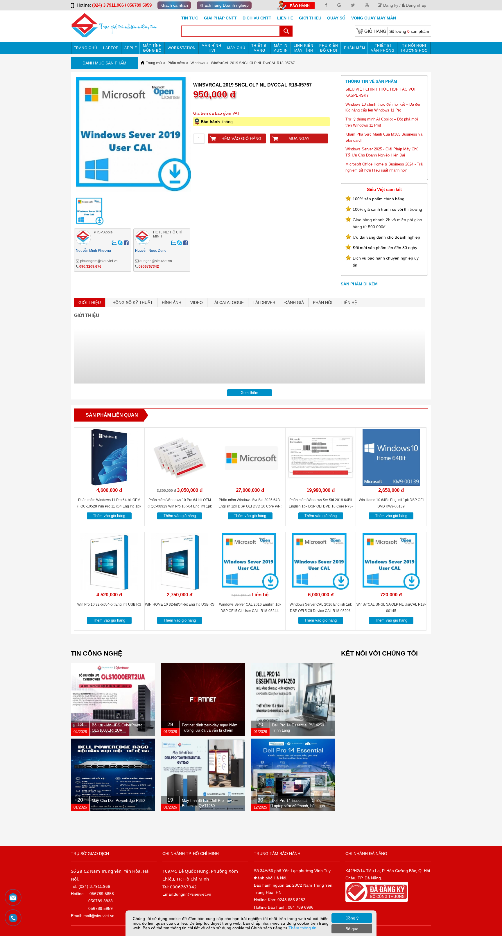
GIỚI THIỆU (89, 302)
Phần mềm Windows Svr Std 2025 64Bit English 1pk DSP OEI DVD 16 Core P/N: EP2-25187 (250, 506)
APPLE (130, 48)
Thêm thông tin (302, 928)
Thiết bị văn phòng (383, 48)
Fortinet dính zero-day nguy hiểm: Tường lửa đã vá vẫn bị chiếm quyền (210, 730)
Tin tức (189, 18)
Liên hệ (285, 18)
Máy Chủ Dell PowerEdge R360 (118, 800)
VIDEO (196, 302)
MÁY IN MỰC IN (280, 48)
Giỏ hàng (375, 31)
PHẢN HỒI (322, 302)
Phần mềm (354, 48)
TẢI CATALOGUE (228, 302)
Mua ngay (298, 138)
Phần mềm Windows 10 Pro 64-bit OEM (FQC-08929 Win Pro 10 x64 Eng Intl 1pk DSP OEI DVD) (180, 506)
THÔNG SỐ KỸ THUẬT (131, 302)
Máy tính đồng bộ (152, 48)
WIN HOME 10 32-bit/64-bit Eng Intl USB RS (179, 604)
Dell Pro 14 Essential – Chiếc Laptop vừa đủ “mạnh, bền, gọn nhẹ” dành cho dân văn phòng (298, 805)
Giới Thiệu (310, 18)
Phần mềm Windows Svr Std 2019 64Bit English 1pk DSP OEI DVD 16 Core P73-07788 (321, 506)
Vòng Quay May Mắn (373, 18)
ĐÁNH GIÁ (294, 302)
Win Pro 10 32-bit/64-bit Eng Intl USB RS (109, 604)
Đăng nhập (415, 5)
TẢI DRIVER (264, 302)
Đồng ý (351, 918)
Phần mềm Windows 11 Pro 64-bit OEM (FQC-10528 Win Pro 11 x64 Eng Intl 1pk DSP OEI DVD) (109, 506)
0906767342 (149, 266)
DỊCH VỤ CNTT (257, 18)
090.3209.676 (90, 266)
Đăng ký (390, 5)
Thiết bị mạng (259, 48)
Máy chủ (236, 48)
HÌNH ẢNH (171, 302)
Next (203, 138)
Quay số (336, 18)
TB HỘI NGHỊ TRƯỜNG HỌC (414, 48)
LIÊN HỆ (349, 302)
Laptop (111, 48)
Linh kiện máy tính (303, 48)
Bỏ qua (351, 928)
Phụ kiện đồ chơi (328, 48)
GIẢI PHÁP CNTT (220, 18)
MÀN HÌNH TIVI (211, 48)
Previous (64, 138)
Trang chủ (85, 48)
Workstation (182, 48)
